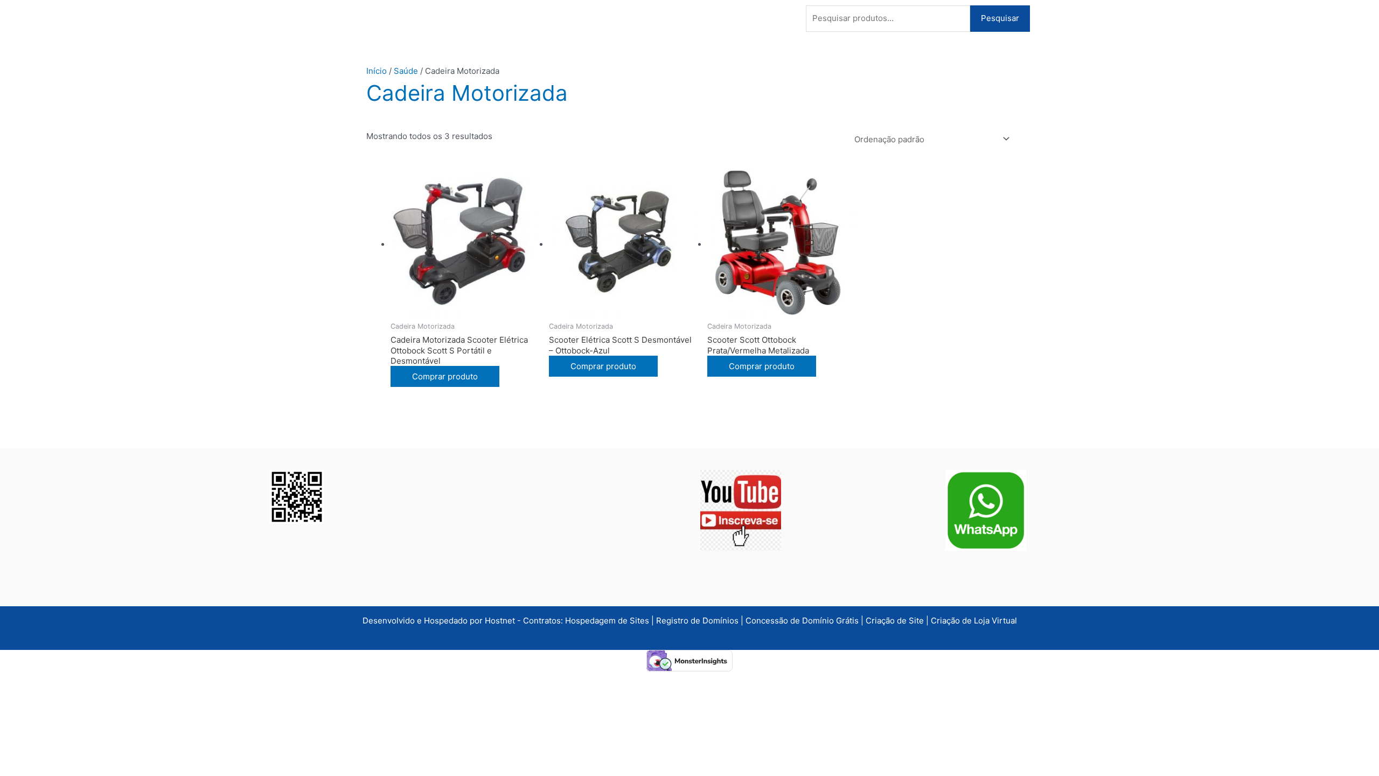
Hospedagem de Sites (608, 620)
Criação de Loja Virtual (974, 620)
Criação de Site (895, 620)
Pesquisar (1000, 18)
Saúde (406, 71)
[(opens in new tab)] (740, 509)
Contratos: (544, 620)
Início (376, 71)
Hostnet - (504, 620)
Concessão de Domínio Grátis (802, 620)
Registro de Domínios (698, 620)
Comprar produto (445, 376)
